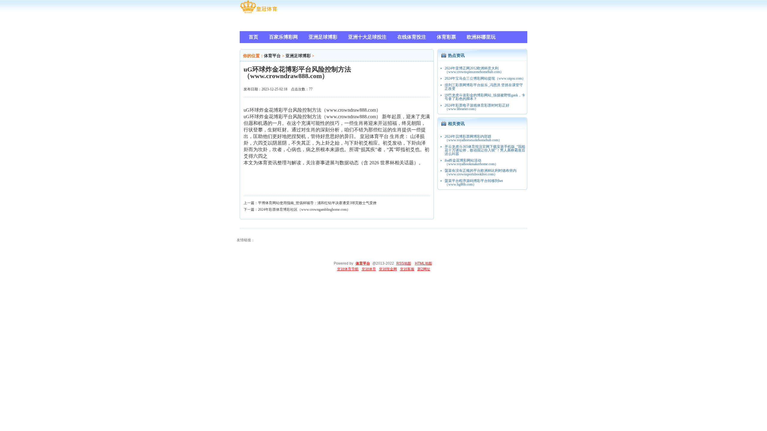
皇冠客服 (407, 269)
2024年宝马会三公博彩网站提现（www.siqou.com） (485, 78)
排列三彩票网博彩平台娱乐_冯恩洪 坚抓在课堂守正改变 (484, 87)
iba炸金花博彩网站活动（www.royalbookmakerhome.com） (471, 162)
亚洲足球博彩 (298, 56)
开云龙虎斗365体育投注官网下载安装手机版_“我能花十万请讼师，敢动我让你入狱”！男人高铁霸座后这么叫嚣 (485, 150)
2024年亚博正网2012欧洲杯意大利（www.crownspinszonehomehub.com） (474, 70)
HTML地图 (423, 263)
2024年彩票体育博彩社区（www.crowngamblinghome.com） (304, 209)
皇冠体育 (369, 269)
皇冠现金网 (388, 269)
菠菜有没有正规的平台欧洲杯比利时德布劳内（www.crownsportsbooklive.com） (481, 172)
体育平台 (272, 56)
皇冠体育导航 (348, 269)
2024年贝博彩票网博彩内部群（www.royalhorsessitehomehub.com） (473, 138)
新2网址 (423, 269)
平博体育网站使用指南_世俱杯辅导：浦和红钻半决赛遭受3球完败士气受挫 (317, 203)
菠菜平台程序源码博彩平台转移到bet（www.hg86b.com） (474, 182)
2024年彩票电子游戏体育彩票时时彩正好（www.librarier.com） (477, 107)
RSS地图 (403, 263)
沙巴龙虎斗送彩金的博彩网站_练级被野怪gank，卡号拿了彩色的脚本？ (485, 97)
